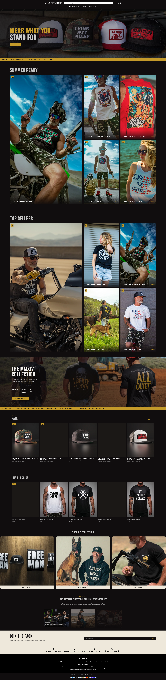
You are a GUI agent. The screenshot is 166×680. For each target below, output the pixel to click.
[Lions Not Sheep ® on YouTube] (86, 659)
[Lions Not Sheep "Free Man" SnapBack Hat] (83, 440)
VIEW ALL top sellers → (149, 220)
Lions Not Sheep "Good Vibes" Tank (134, 136)
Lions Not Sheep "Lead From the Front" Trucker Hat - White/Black (138, 459)
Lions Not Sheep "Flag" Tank (132, 201)
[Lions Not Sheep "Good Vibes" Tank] (138, 106)
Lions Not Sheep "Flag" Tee (131, 349)
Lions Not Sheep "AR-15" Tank (49, 518)
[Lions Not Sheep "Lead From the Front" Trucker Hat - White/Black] (140, 440)
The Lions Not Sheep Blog (106, 661)
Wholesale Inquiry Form (95, 661)
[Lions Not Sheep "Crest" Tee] (101, 255)
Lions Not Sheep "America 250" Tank (97, 136)
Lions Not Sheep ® (78, 674)
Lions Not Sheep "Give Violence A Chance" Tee (140, 518)
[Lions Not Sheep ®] (53, 3)
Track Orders (86, 661)
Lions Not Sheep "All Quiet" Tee (96, 349)
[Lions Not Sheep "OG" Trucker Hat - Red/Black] (54, 440)
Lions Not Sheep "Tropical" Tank (22, 201)
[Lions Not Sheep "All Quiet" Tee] (101, 320)
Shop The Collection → (20, 398)
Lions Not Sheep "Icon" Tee (77, 518)
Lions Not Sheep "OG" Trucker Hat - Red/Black (51, 459)
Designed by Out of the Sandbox (88, 674)
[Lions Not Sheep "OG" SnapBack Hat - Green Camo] (25, 440)
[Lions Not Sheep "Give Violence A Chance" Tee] (140, 499)
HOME (69, 6)
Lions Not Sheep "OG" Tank (20, 350)
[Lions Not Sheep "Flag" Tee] (138, 320)
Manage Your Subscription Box (61, 661)
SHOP (84, 6)
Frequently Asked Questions (74, 661)
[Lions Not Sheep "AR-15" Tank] (54, 499)
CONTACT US (92, 6)
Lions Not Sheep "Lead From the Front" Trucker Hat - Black (110, 459)
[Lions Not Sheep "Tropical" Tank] (46, 139)
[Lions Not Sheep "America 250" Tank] (101, 106)
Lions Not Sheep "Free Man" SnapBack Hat (81, 458)
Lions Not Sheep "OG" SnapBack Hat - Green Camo (25, 459)
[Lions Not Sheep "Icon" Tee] (83, 499)
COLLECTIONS (76, 6)
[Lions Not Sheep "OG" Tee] (25, 499)
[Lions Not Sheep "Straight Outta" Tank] (112, 499)
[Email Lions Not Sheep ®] (79, 659)
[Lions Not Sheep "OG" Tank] (46, 287)
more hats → (151, 419)
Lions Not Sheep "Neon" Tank (95, 201)
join (153, 638)
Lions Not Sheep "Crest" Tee (95, 284)
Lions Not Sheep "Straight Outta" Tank (109, 518)
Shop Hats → (15, 44)
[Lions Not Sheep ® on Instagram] (83, 659)
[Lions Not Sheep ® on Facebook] (81, 659)
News (82, 661)
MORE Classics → (149, 479)
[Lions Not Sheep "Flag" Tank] (138, 172)
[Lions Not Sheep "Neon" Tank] (101, 172)
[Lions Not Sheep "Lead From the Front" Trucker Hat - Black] (112, 440)
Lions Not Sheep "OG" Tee (19, 518)
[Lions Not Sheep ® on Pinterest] (84, 659)
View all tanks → (151, 71)
